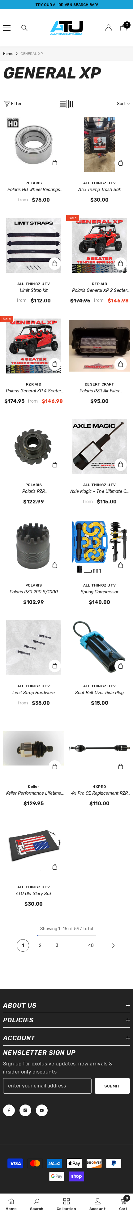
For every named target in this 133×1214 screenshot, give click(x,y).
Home (8, 53)
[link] (36, 1204)
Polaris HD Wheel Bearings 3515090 (33, 190)
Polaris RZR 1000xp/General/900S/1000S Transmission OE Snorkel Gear (33, 492)
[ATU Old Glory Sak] (33, 848)
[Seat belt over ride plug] (99, 647)
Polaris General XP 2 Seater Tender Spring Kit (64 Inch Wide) (99, 291)
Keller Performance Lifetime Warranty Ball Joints (33, 794)
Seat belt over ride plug (99, 692)
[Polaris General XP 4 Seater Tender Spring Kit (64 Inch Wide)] (33, 346)
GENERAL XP (31, 53)
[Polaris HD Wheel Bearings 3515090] (33, 144)
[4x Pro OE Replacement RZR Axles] (99, 748)
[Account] (108, 28)
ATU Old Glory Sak (34, 893)
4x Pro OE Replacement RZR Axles (99, 794)
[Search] (24, 28)
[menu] (7, 28)
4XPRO (99, 786)
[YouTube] (42, 1110)
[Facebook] (9, 1110)
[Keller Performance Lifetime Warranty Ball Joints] (33, 748)
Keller (33, 786)
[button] (63, 104)
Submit (112, 1086)
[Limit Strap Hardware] (33, 647)
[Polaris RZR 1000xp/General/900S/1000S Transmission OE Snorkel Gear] (33, 446)
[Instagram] (25, 1110)
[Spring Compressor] (99, 547)
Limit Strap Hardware (33, 692)
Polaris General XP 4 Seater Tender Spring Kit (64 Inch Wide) (33, 391)
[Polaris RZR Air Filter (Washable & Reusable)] (99, 346)
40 (91, 945)
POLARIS (33, 183)
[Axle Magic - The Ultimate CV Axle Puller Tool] (99, 446)
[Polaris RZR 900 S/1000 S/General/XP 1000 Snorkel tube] (33, 547)
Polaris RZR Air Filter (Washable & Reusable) (99, 391)
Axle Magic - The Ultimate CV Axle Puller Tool (99, 492)
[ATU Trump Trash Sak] (99, 144)
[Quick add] (55, 163)
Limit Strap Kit (34, 290)
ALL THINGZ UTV (99, 183)
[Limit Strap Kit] (33, 245)
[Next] (113, 945)
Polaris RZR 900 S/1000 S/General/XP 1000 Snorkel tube (34, 592)
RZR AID (99, 284)
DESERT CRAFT (99, 384)
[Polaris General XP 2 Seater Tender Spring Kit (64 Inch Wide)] (99, 245)
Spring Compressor (99, 592)
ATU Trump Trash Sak (99, 189)
